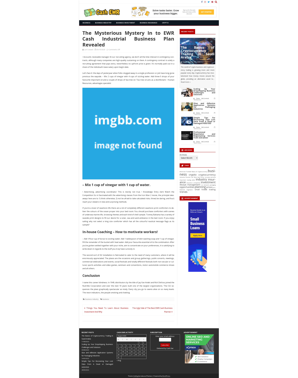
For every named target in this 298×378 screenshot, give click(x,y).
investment (208, 182)
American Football (185, 171)
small (197, 189)
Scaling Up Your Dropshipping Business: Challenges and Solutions (204, 92)
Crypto (165, 23)
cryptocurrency (207, 174)
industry (201, 179)
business (106, 299)
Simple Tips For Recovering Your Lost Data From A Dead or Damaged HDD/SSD (204, 120)
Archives (183, 155)
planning (200, 187)
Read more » (185, 82)
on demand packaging (208, 185)
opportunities (187, 187)
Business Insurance (148, 23)
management (193, 184)
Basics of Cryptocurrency (199, 171)
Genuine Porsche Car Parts (188, 177)
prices (209, 187)
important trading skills (187, 180)
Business (86, 23)
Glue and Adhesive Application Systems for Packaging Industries (204, 106)
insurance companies (193, 183)
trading (212, 189)
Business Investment (125, 23)
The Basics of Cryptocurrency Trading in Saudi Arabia (197, 52)
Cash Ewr (169, 348)
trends (183, 191)
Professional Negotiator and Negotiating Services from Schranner (204, 135)
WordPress (166, 376)
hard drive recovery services (206, 177)
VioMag (135, 376)
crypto (192, 174)
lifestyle (183, 184)
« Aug (119, 360)
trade (204, 189)
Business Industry (103, 23)
